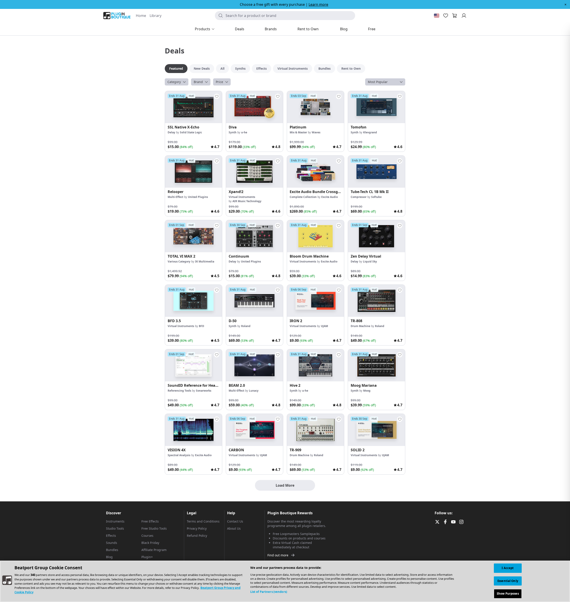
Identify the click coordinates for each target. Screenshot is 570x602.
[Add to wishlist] (216, 96)
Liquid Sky (370, 261)
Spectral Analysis (179, 455)
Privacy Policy (197, 528)
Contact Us (235, 521)
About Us (234, 528)
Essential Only (507, 581)
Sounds (111, 543)
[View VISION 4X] (193, 430)
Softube (376, 197)
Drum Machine (360, 326)
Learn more (318, 4)
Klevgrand (370, 132)
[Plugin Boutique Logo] (116, 15)
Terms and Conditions (203, 521)
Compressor (358, 197)
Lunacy (254, 391)
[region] (285, 581)
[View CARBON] (254, 430)
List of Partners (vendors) (268, 592)
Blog (109, 557)
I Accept (508, 568)
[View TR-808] (376, 301)
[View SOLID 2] (376, 430)
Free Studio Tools (154, 528)
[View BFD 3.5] (193, 301)
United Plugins (198, 197)
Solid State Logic (191, 132)
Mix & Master (298, 132)
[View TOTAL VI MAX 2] (193, 236)
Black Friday (150, 543)
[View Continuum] (254, 236)
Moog (366, 391)
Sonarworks (203, 391)
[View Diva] (254, 107)
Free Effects (150, 521)
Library (155, 15)
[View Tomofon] (376, 107)
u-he (244, 132)
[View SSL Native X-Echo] (193, 107)
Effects (111, 535)
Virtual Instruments (242, 197)
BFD (201, 326)
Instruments (115, 521)
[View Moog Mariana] (376, 365)
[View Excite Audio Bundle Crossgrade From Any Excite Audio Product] (315, 172)
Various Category (179, 261)
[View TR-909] (315, 430)
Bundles (112, 550)
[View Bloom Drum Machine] (315, 236)
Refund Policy (197, 535)
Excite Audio (329, 197)
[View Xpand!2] (254, 172)
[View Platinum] (315, 107)
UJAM (324, 326)
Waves (316, 132)
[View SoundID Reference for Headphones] (193, 365)
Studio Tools (115, 528)
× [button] (565, 4)
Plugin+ (147, 557)
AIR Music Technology (246, 201)
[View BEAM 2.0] (254, 365)
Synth (232, 132)
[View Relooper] (193, 172)
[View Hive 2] (315, 365)
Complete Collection (303, 197)
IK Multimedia (204, 261)
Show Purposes (508, 594)
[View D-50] (254, 301)
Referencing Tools (179, 391)
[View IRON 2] (315, 301)
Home (141, 15)
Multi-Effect (175, 197)
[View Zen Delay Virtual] (376, 236)
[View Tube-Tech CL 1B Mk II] (376, 172)
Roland (245, 326)
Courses (147, 535)
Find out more (277, 555)
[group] (193, 121)
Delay (171, 132)
